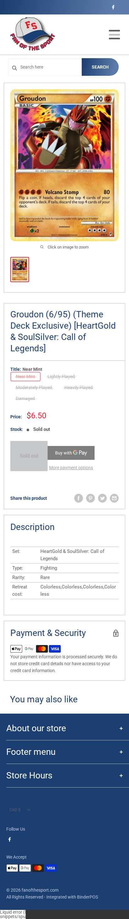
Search (100, 67)
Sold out (29, 456)
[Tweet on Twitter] (102, 498)
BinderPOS (87, 897)
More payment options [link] (71, 467)
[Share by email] (114, 498)
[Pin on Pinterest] (90, 498)
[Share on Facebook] (78, 498)
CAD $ (14, 809)
